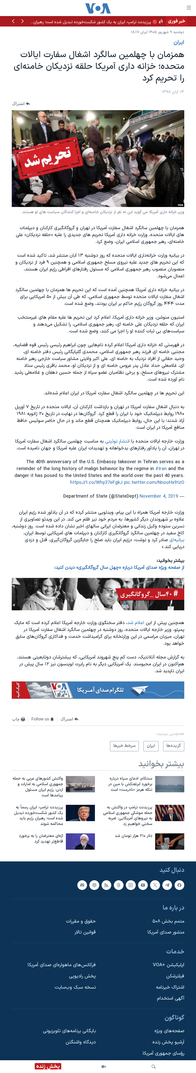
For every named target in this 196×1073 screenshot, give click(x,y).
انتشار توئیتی (117, 441)
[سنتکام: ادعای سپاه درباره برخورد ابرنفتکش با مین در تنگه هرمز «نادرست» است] (169, 784)
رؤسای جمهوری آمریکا (163, 1053)
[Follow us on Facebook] (179, 885)
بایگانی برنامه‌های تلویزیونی (69, 1031)
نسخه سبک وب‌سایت (75, 987)
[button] (22, 21)
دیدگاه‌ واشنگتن (81, 1042)
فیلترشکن (175, 976)
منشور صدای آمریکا (166, 932)
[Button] (21, 103)
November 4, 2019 (159, 496)
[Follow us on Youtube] (143, 885)
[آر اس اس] (106, 885)
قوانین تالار (85, 932)
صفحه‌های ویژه (169, 1031)
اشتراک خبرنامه (170, 987)
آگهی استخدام (170, 998)
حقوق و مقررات (81, 921)
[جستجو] (153, 1066)
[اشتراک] (82, 885)
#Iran (161, 469)
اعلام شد (135, 622)
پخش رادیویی (82, 976)
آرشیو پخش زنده (168, 1042)
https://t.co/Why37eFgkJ (96, 482)
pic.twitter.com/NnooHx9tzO (154, 482)
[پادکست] (94, 885)
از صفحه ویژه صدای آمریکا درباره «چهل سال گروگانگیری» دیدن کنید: (119, 567)
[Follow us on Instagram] (131, 885)
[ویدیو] (103, 1066)
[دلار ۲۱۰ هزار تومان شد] (169, 841)
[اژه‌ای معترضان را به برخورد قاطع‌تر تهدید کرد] (80, 841)
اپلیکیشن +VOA (168, 965)
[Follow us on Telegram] (167, 885)
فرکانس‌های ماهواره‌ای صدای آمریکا (62, 965)
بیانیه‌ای (176, 540)
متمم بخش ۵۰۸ (168, 921)
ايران (179, 42)
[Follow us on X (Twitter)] (155, 885)
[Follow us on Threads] (119, 885)
